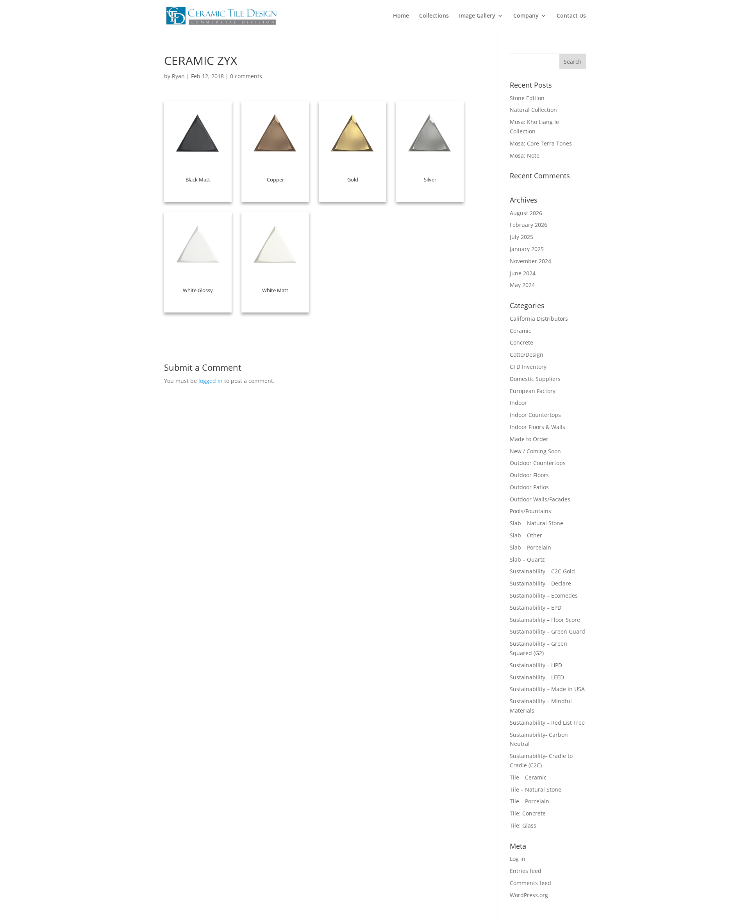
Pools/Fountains (530, 511)
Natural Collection (533, 109)
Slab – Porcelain (530, 547)
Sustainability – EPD (535, 607)
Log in (517, 858)
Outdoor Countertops (538, 463)
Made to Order (529, 439)
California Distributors (539, 318)
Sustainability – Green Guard (547, 631)
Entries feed (525, 871)
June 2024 (523, 273)
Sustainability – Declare (540, 583)
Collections (434, 16)
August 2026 (526, 213)
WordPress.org (529, 895)
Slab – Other (526, 535)
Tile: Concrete (528, 813)
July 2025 (521, 237)
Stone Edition (527, 98)
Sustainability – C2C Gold (542, 571)
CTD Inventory (528, 366)
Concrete (521, 342)
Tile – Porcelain (529, 801)
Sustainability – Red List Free (547, 722)
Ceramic (520, 330)
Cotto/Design (526, 354)
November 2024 (530, 261)
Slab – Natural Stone (536, 523)
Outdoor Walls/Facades (540, 499)
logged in (210, 380)
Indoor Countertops (535, 414)
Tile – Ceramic (528, 777)
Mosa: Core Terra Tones (541, 143)
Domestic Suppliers (535, 378)
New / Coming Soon (535, 451)
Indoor (518, 402)
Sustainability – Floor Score (545, 619)
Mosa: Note (524, 155)
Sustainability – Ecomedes (544, 595)
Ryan (178, 76)
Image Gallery (477, 16)
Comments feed (530, 883)
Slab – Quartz (527, 559)
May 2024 (522, 285)
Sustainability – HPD (536, 665)
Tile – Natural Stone (535, 789)
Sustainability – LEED (537, 677)
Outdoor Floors (529, 475)
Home (401, 16)
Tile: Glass (523, 825)
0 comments (246, 76)
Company (526, 16)
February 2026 (528, 224)
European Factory (532, 391)
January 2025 (527, 249)
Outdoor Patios (529, 487)
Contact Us (571, 16)
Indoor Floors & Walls (537, 427)
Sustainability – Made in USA (547, 689)
